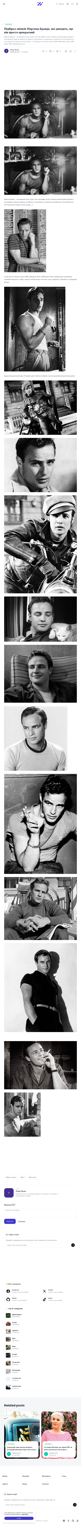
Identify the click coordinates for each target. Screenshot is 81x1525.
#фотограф (32, 1177)
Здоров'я (5, 1484)
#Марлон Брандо (11, 1177)
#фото (23, 1177)
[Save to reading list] (66, 51)
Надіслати (10, 1221)
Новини (4, 1476)
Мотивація (25, 1476)
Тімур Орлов (14, 50)
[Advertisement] (40, 14)
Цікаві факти (8, 24)
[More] (75, 51)
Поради (24, 1484)
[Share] (70, 51)
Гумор (64, 1476)
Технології (45, 1484)
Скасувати (21, 1221)
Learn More (25, 1514)
